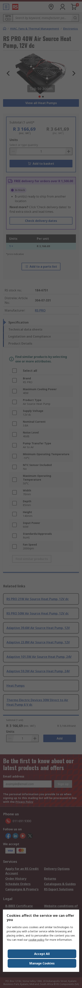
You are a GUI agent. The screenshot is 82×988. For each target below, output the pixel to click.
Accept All (42, 954)
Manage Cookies (42, 963)
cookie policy (36, 939)
